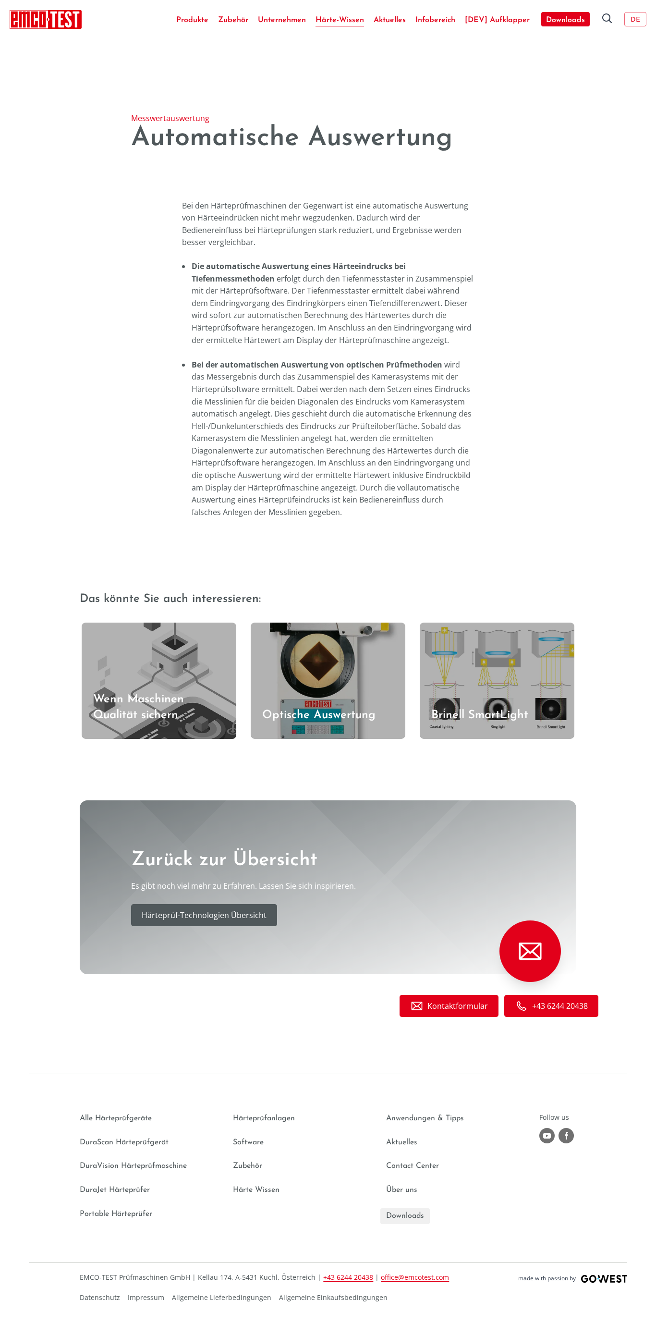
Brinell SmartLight (452, 628)
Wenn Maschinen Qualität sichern (143, 628)
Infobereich (435, 20)
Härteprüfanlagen (264, 1118)
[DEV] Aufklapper (497, 20)
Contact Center (412, 1166)
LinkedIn (566, 1135)
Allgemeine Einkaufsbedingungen (333, 1297)
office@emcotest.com (415, 1277)
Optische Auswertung (289, 628)
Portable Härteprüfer (116, 1214)
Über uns (401, 1190)
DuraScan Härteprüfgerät (124, 1142)
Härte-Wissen (340, 20)
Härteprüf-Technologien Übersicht (204, 915)
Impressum (146, 1297)
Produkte (192, 20)
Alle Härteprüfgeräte (116, 1118)
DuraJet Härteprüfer (115, 1190)
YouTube (547, 1135)
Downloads (565, 20)
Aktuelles (390, 20)
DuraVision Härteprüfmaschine (133, 1166)
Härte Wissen (256, 1190)
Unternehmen (282, 20)
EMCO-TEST (46, 19)
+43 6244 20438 (348, 1277)
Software (248, 1142)
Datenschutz (100, 1297)
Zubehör (233, 20)
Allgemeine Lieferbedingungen (221, 1297)
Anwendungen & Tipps (425, 1118)
